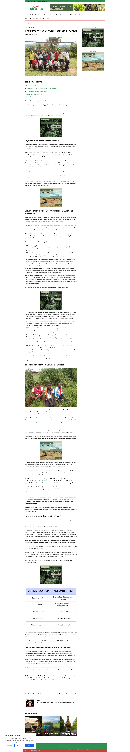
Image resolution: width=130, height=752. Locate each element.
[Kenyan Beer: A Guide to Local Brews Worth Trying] (68, 726)
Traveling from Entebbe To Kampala (35, 694)
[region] (19, 741)
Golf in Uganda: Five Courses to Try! (67, 694)
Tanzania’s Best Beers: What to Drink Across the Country (51, 733)
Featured (33, 731)
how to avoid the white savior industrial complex (48, 643)
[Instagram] (99, 1)
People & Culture (32, 23)
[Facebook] (97, 1)
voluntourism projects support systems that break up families (57, 420)
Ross (30, 34)
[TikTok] (101, 1)
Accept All (29, 745)
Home (26, 23)
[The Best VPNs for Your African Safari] (33, 726)
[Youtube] (102, 1)
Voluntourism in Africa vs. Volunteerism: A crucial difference (41, 88)
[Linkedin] (69, 746)
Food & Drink (68, 731)
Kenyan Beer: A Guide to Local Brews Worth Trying (68, 733)
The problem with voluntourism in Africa (36, 91)
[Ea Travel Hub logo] (35, 7)
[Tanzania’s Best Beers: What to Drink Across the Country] (51, 726)
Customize (9, 745)
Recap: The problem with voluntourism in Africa (38, 97)
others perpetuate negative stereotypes (35, 422)
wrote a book (55, 171)
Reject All (19, 745)
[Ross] (26, 34)
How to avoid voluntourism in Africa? (36, 94)
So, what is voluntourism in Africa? (35, 85)
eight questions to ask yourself (54, 678)
